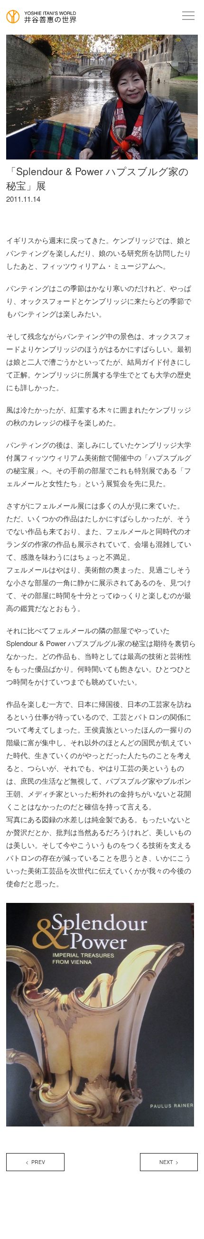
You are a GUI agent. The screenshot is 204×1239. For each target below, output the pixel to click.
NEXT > (168, 1161)
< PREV (35, 1161)
